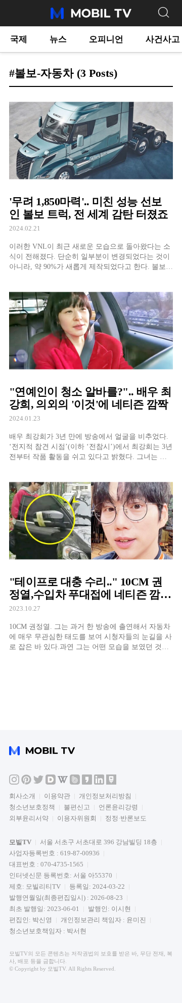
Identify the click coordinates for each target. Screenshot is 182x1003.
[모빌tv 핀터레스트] (26, 782)
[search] (163, 11)
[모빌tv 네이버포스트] (111, 782)
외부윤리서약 (29, 818)
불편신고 (77, 807)
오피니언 (106, 39)
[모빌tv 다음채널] (51, 782)
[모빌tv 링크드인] (99, 782)
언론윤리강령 (118, 807)
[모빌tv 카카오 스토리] (87, 782)
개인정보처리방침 (105, 796)
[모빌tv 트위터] (38, 782)
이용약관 (57, 796)
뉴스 (58, 39)
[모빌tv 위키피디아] (63, 782)
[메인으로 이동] (91, 17)
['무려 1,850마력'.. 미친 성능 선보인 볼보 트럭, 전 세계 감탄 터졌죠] (91, 183)
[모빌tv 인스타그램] (14, 782)
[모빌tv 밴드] (75, 782)
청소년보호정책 (32, 807)
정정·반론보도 (126, 818)
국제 (18, 39)
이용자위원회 (77, 818)
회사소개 (22, 796)
